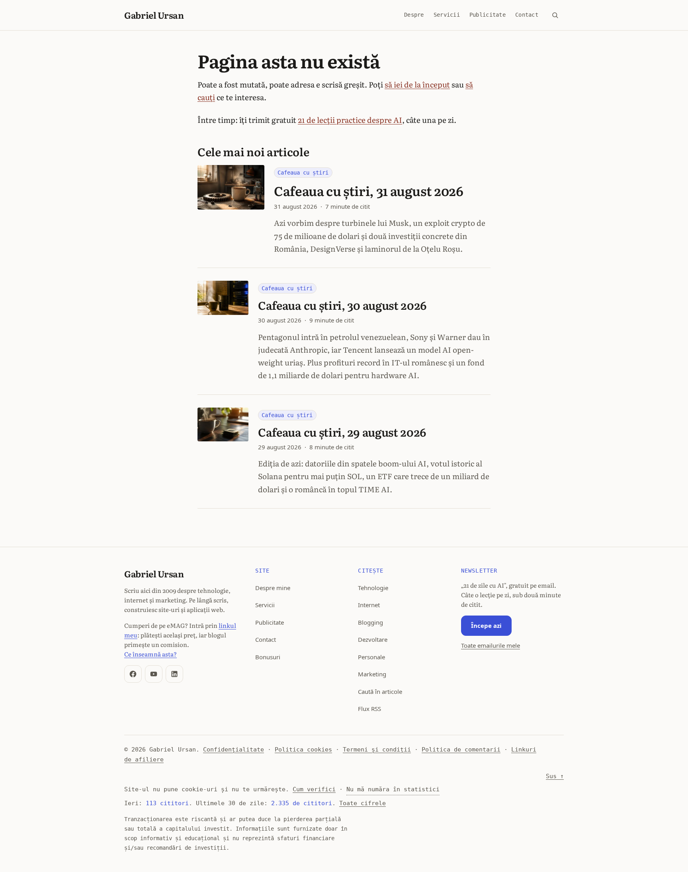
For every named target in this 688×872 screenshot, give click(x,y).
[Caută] (555, 15)
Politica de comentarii (461, 749)
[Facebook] (133, 674)
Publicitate (487, 15)
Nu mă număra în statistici (393, 789)
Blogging (370, 622)
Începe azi (486, 625)
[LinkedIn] (174, 674)
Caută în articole (380, 691)
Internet (369, 605)
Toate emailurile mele (490, 645)
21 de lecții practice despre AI (350, 119)
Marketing (372, 674)
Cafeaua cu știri (303, 172)
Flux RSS (369, 709)
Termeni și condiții (377, 749)
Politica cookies (303, 749)
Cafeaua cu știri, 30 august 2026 (342, 305)
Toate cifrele (362, 803)
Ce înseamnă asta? (150, 653)
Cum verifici (314, 789)
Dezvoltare (372, 639)
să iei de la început (417, 84)
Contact (526, 15)
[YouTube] (153, 674)
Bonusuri (267, 657)
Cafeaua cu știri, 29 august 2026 (342, 431)
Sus (555, 776)
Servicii (447, 15)
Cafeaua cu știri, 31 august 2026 (368, 190)
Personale (371, 657)
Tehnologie (373, 588)
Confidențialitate (233, 749)
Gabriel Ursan (154, 14)
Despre (414, 15)
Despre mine (272, 588)
